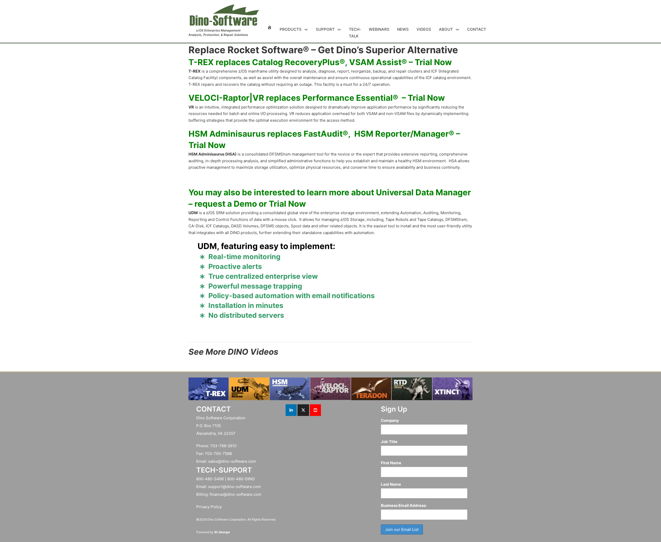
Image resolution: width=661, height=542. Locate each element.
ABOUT (446, 29)
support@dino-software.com (234, 486)
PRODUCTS (291, 29)
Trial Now (433, 62)
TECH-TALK (355, 32)
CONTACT (476, 29)
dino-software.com (238, 461)
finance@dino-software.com (235, 494)
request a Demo (225, 204)
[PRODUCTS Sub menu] (306, 30)
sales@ (214, 461)
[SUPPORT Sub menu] (339, 30)
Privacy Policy (209, 506)
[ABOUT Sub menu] (457, 30)
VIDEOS (423, 29)
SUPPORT (325, 29)
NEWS (403, 29)
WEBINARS (379, 29)
